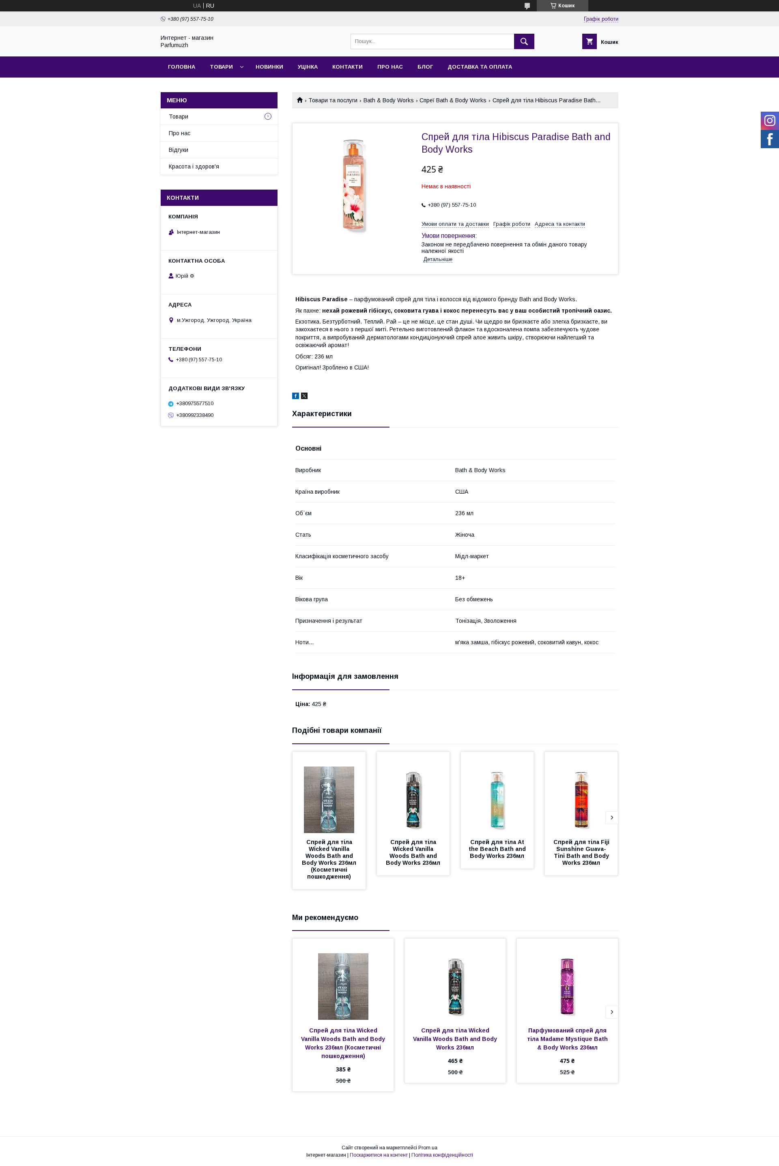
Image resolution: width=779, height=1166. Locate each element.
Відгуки (178, 150)
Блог (425, 67)
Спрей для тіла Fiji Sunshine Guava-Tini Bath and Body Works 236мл (582, 852)
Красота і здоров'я (194, 166)
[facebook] (295, 397)
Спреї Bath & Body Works (453, 100)
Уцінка (308, 67)
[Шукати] (524, 41)
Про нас (390, 67)
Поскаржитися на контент (379, 1155)
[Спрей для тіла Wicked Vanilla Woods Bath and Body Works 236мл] (413, 792)
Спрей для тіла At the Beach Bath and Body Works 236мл (498, 849)
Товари (221, 67)
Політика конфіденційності (442, 1155)
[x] (304, 397)
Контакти (347, 67)
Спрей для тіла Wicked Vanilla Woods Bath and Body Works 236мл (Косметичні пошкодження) (330, 859)
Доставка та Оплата (480, 67)
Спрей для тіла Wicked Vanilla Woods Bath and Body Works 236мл (413, 852)
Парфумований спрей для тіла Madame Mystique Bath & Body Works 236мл (568, 1039)
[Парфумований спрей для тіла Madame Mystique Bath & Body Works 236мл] (567, 979)
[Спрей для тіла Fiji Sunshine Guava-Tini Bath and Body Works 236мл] (581, 792)
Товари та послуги (332, 100)
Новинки (269, 67)
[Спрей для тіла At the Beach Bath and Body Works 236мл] (497, 792)
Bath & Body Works (389, 100)
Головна (181, 67)
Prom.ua (427, 1148)
